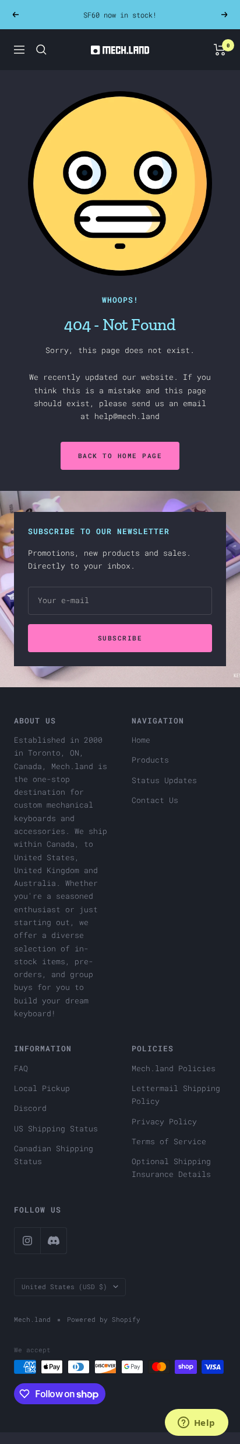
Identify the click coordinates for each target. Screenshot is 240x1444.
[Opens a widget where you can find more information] (196, 1423)
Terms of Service (169, 1141)
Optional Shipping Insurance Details (171, 1167)
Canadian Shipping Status (53, 1154)
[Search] (41, 49)
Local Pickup (42, 1088)
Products (150, 759)
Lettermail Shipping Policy (176, 1094)
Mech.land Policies (174, 1068)
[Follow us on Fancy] (53, 1240)
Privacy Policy (164, 1121)
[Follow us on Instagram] (27, 1240)
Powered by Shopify (103, 1319)
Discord (30, 1108)
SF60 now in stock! (120, 14)
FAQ (21, 1068)
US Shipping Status (56, 1128)
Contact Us (155, 800)
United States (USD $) (64, 1286)
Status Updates (164, 780)
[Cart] (220, 50)
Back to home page (120, 455)
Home (141, 740)
